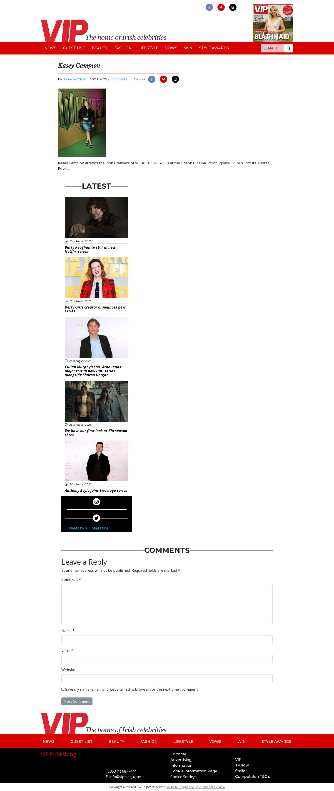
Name (68, 630)
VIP (238, 759)
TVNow (242, 765)
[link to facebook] (209, 7)
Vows (171, 48)
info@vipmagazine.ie (127, 776)
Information (181, 765)
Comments (118, 79)
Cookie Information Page (193, 771)
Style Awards (214, 48)
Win (188, 48)
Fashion (123, 48)
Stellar (241, 771)
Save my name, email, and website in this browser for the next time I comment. (131, 689)
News (50, 48)
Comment (71, 579)
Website (68, 669)
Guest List (74, 48)
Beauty (99, 48)
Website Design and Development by (196, 787)
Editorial (178, 754)
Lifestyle (148, 48)
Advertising (181, 760)
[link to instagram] (233, 7)
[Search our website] (288, 48)
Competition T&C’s (252, 776)
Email (67, 650)
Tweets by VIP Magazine (87, 528)
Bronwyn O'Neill (74, 79)
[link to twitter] (221, 7)
